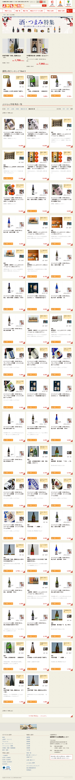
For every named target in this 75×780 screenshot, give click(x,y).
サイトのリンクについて (33, 766)
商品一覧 (25, 11)
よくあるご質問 (31, 763)
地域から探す (61, 11)
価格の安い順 (24, 109)
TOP (4, 14)
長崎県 (28, 741)
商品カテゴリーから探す (36, 11)
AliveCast (71, 777)
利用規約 (29, 770)
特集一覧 (18, 11)
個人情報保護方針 (31, 768)
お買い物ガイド (31, 760)
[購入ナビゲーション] (70, 11)
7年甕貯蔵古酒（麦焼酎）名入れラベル (37, 58)
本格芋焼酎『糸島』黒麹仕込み (11, 56)
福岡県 (28, 737)
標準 (41, 2)
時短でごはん (8, 11)
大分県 (28, 746)
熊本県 (28, 743)
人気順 (12, 109)
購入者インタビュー (32, 755)
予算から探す (50, 11)
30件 (68, 109)
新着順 (17, 109)
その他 (28, 750)
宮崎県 (28, 748)
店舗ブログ (29, 757)
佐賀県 (28, 739)
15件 (64, 109)
